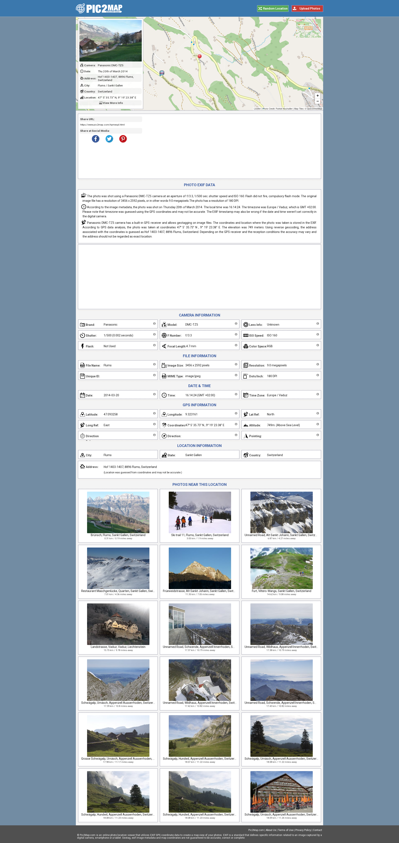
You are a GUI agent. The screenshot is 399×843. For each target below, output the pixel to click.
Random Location (275, 8)
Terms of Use (285, 830)
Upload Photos (309, 8)
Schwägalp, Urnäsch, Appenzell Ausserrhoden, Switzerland (120, 702)
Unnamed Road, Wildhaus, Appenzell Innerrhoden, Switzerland (285, 647)
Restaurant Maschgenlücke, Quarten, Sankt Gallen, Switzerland (122, 591)
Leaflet (257, 108)
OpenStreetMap (314, 108)
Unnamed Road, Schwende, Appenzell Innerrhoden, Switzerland (205, 647)
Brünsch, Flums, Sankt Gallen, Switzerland (118, 535)
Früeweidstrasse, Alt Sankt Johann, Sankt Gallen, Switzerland (203, 591)
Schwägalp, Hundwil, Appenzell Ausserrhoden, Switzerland (201, 758)
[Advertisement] (230, 146)
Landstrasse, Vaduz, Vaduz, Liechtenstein (118, 647)
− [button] (317, 101)
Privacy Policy (303, 830)
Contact (317, 830)
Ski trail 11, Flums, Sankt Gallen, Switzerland (200, 535)
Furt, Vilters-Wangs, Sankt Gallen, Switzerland (281, 591)
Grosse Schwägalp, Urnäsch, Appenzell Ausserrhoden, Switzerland (125, 758)
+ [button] (317, 95)
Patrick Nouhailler (284, 108)
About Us (271, 830)
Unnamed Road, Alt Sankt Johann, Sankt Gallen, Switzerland (284, 535)
